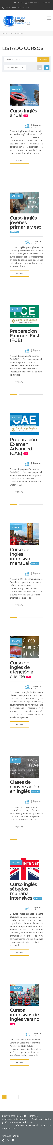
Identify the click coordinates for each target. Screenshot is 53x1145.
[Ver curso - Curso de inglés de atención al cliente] (24, 647)
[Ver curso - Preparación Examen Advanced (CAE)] (24, 424)
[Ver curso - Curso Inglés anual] (24, 95)
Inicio (4, 34)
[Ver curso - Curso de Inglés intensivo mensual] (24, 534)
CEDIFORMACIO (29, 1115)
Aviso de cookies (11, 1135)
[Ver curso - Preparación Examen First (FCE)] (24, 316)
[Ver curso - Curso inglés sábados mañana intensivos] (24, 869)
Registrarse (46, 2)
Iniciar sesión (33, 2)
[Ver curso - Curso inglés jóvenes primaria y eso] (24, 203)
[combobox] (15, 67)
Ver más (19, 160)
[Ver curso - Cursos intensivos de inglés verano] (24, 995)
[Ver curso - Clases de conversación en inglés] (24, 767)
